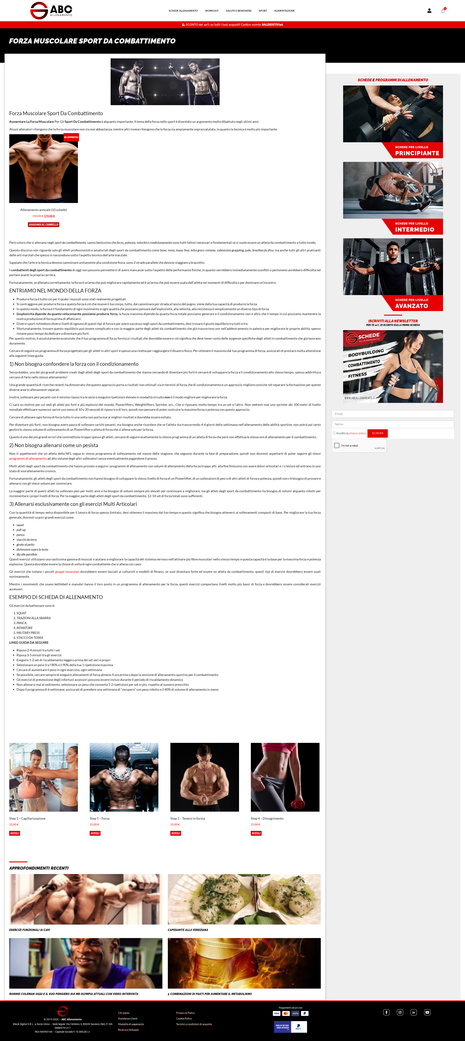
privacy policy (357, 433)
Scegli (14, 833)
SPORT (263, 10)
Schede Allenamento (183, 10)
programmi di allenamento (28, 458)
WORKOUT (212, 10)
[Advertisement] (165, 717)
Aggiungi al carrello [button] (43, 224)
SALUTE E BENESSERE (239, 10)
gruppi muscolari (67, 572)
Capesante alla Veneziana (188, 930)
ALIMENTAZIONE (284, 10)
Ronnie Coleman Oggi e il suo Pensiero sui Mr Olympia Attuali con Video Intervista (73, 994)
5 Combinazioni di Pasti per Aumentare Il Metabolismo (210, 994)
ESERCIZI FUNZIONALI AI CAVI (29, 930)
